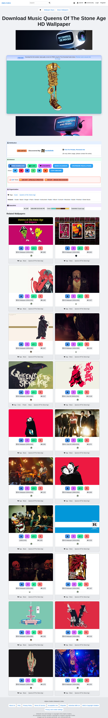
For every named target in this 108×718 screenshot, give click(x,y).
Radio (49, 199)
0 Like (32, 166)
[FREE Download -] (67, 248)
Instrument (43, 199)
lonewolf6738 (83, 256)
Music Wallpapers (62, 10)
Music (24, 261)
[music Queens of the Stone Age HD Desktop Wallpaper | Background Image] (77, 244)
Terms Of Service (39, 705)
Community (90, 3)
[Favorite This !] (73, 248)
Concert (61, 199)
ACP (12, 180)
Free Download (17, 166)
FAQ (19, 705)
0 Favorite (45, 166)
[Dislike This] (87, 248)
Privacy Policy (27, 705)
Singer (26, 199)
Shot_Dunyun (82, 304)
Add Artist (22, 151)
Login (97, 3)
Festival (79, 199)
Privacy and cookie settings (54, 709)
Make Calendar (61, 166)
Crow (19, 405)
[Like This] (34, 584)
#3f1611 (63, 208)
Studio (73, 199)
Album (55, 199)
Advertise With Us (74, 705)
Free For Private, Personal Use (74, 149)
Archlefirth (49, 151)
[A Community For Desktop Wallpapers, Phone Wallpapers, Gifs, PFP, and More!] (40, 10)
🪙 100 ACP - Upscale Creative (31, 180)
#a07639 (58, 208)
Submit (80, 3)
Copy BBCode (56, 170)
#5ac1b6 (53, 208)
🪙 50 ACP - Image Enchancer (56, 180)
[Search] (49, 2)
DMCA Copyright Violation (90, 705)
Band (21, 199)
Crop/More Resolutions (81, 166)
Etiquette (63, 705)
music (16, 195)
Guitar (16, 199)
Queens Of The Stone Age (35, 261)
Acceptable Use (53, 705)
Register (103, 3)
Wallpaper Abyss (49, 10)
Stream (37, 199)
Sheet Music (86, 199)
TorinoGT (36, 256)
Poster (24, 405)
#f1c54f (67, 208)
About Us (12, 705)
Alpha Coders (6, 3)
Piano (31, 199)
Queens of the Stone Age (27, 195)
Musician (67, 199)
